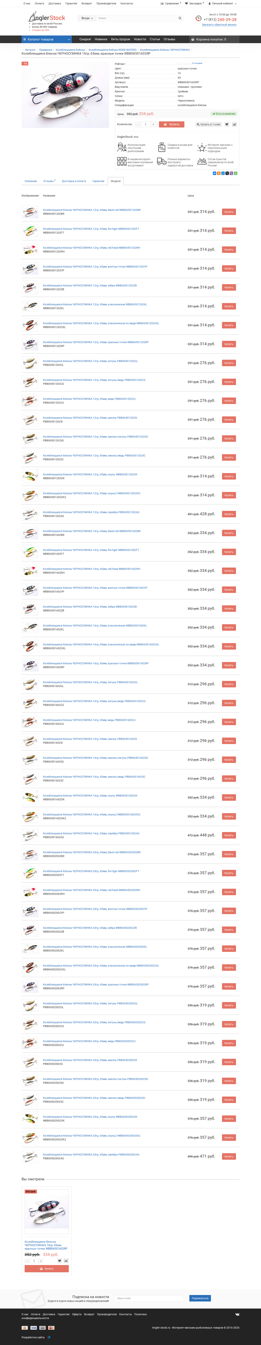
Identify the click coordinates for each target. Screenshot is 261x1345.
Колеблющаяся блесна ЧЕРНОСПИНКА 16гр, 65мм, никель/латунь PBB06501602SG (95, 757)
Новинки (101, 39)
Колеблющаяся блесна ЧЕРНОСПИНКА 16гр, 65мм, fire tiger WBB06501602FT (91, 550)
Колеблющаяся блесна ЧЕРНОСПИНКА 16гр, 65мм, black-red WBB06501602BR (92, 531)
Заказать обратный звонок (219, 24)
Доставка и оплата (74, 181)
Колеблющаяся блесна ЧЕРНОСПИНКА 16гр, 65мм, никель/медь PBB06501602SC (94, 776)
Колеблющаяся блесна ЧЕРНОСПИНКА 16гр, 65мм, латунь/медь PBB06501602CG (94, 701)
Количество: (125, 124)
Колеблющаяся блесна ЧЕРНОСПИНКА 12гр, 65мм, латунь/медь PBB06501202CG (94, 379)
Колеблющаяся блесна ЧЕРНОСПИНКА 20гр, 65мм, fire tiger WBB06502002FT (91, 871)
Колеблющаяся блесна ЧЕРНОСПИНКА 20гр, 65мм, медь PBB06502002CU (89, 1041)
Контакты (127, 3)
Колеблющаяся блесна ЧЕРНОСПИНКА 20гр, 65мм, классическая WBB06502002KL (95, 946)
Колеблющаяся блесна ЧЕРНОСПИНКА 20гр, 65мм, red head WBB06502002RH (91, 890)
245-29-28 (220, 19)
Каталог (30, 49)
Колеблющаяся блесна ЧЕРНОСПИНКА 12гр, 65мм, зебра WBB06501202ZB (90, 285)
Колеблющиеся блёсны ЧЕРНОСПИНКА (165, 49)
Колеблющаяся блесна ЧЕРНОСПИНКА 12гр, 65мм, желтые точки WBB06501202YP (95, 266)
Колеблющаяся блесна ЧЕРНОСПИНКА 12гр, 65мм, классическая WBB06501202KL (95, 304)
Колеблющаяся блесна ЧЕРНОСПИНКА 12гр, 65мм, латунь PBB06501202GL (90, 361)
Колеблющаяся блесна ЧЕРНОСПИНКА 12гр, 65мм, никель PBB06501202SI (90, 417)
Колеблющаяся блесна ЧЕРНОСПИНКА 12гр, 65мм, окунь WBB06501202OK (90, 474)
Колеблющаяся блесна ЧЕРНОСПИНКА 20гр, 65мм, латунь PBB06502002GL (90, 1003)
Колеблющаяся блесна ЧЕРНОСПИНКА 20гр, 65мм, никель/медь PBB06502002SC (94, 1097)
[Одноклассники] (218, 173)
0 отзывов (197, 63)
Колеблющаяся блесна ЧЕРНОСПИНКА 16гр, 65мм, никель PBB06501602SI (90, 738)
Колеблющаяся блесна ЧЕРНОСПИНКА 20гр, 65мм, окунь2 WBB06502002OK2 (91, 1135)
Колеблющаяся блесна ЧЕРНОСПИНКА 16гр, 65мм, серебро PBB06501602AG (91, 833)
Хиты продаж (120, 39)
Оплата (39, 3)
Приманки (45, 49)
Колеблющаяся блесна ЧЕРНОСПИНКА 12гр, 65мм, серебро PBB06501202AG (91, 512)
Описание (31, 181)
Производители (106, 3)
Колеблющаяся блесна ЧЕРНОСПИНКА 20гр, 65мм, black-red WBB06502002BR (92, 852)
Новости (140, 39)
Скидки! (85, 39)
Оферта (77, 1314)
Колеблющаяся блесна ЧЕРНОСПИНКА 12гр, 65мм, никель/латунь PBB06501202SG (95, 436)
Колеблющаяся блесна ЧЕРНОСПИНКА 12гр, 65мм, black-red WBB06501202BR (92, 209)
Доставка (55, 3)
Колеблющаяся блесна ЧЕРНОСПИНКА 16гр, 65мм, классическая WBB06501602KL (95, 625)
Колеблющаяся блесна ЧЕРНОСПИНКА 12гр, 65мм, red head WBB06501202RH (91, 247)
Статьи (155, 39)
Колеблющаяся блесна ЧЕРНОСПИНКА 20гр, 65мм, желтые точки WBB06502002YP (95, 908)
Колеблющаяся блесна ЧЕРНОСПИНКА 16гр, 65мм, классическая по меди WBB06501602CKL (101, 644)
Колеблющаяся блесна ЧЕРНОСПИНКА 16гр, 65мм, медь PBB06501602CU (89, 720)
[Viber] (231, 173)
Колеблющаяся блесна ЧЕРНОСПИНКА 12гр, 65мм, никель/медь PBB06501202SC (94, 455)
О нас (27, 3)
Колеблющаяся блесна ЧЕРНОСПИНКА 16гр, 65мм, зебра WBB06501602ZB (90, 606)
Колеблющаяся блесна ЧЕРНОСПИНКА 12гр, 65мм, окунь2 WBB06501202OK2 (91, 493)
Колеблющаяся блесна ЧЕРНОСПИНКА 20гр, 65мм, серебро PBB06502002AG (91, 1154)
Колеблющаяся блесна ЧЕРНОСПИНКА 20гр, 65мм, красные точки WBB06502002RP (96, 984)
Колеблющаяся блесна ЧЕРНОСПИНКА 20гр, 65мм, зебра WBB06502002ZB (90, 927)
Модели (116, 181)
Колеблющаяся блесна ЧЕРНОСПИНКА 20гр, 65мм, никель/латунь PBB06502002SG (95, 1079)
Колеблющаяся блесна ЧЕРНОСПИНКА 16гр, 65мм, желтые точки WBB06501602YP (95, 587)
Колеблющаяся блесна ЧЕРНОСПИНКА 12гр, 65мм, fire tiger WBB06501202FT (91, 228)
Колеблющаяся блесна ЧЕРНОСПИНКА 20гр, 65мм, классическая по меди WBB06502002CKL (101, 965)
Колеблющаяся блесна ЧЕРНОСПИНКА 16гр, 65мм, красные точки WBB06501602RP (96, 663)
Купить (174, 124)
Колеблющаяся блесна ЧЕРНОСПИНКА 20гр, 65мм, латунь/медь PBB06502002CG (94, 1022)
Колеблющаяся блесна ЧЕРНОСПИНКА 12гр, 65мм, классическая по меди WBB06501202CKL (101, 323)
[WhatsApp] (235, 173)
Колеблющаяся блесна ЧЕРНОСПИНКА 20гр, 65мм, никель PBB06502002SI (90, 1060)
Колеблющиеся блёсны (70, 49)
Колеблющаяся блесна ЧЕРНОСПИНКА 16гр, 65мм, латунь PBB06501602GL (90, 682)
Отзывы (169, 39)
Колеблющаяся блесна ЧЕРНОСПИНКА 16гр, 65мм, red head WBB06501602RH (91, 568)
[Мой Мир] (223, 173)
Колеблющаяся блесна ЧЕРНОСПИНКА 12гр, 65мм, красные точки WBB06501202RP (96, 342)
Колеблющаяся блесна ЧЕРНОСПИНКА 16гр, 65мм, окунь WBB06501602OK (90, 795)
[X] (227, 173)
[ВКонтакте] (214, 173)
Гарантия (71, 3)
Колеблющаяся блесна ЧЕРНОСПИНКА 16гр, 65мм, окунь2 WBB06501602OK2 (91, 814)
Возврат (87, 3)
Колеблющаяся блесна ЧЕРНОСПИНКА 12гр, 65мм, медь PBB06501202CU (89, 398)
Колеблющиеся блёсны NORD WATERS (112, 49)
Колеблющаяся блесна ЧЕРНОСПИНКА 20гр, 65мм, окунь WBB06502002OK (90, 1116)
